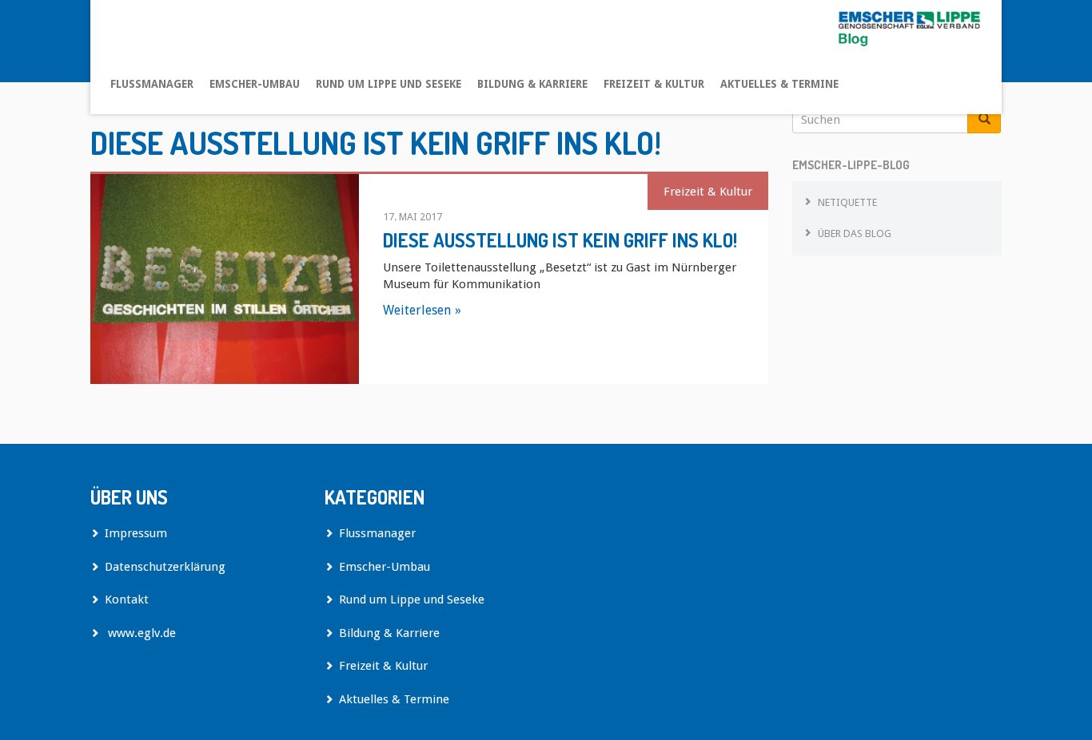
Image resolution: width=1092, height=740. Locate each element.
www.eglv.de (140, 633)
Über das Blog (854, 233)
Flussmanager (151, 83)
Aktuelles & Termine (779, 83)
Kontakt (127, 599)
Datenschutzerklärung (165, 567)
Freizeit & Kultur (654, 83)
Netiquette (847, 202)
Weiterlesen (417, 310)
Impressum (136, 533)
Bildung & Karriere (532, 83)
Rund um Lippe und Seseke (388, 83)
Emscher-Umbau (254, 83)
